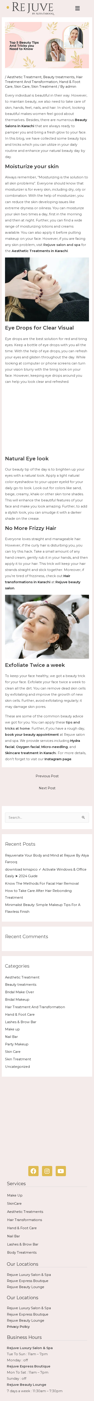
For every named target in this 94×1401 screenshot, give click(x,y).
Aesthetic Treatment (24, 77)
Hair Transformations (24, 1220)
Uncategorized (17, 1067)
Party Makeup (17, 1044)
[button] (77, 8)
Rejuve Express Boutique (27, 1281)
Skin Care (22, 87)
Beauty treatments (58, 77)
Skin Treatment (44, 87)
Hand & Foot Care (20, 1015)
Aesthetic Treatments (25, 1212)
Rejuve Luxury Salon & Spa (29, 1275)
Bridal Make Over (19, 992)
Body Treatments (22, 1252)
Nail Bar (11, 1037)
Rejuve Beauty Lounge (25, 1287)
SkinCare (14, 1204)
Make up (12, 1029)
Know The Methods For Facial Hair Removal (42, 883)
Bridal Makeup (17, 1000)
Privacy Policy (18, 1327)
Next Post (47, 788)
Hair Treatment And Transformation (35, 1007)
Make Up (15, 1195)
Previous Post (47, 776)
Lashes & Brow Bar (20, 1022)
